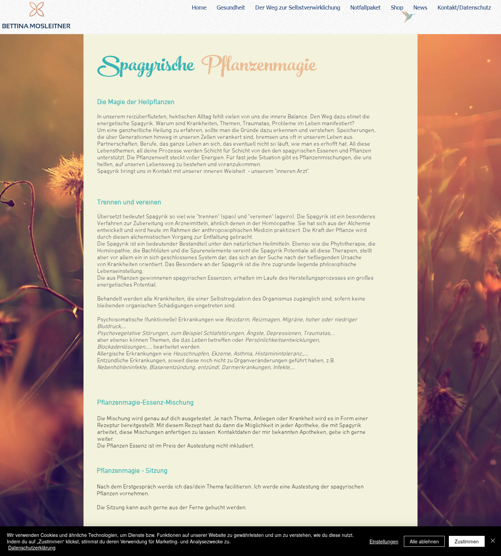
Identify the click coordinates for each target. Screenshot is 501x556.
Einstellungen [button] (383, 541)
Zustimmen (467, 541)
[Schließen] (493, 541)
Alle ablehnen (424, 541)
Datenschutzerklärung (32, 547)
